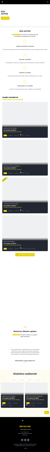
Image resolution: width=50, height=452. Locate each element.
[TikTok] (28, 440)
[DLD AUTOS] (5, 2)
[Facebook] (22, 440)
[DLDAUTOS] (25, 15)
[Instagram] (25, 440)
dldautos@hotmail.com (25, 429)
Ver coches (5, 18)
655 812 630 (25, 426)
